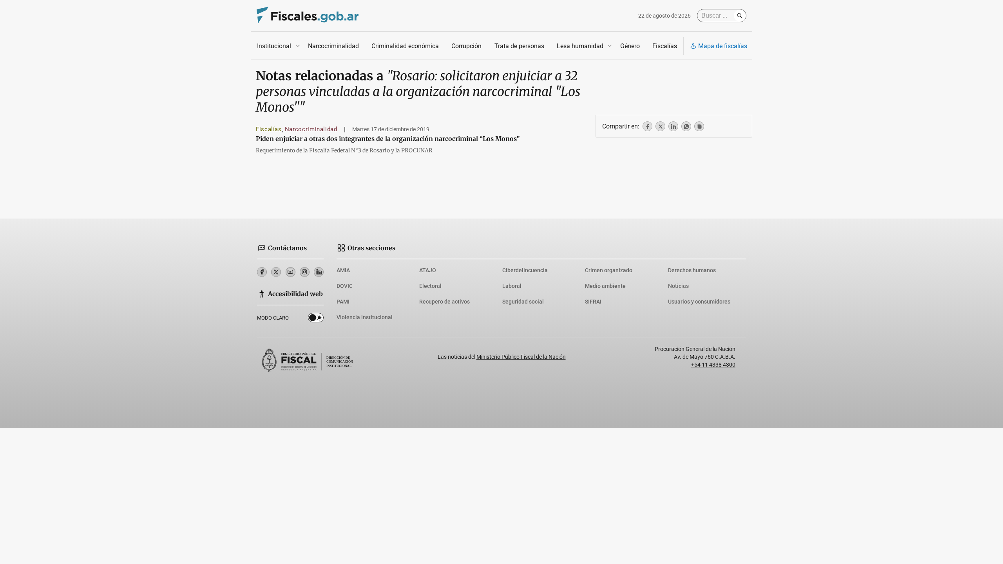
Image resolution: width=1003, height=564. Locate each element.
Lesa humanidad (580, 46)
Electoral (430, 286)
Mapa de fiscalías (722, 46)
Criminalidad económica (405, 46)
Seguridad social (523, 301)
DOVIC (345, 286)
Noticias (678, 286)
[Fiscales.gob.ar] (307, 16)
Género (630, 46)
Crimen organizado (608, 270)
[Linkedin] (319, 272)
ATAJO (427, 270)
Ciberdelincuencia (525, 270)
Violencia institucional (365, 317)
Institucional (274, 46)
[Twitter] (276, 272)
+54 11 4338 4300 (713, 365)
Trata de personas (519, 46)
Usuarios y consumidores (699, 301)
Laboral (511, 286)
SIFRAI (593, 301)
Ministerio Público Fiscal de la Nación (521, 357)
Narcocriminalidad (333, 46)
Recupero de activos (444, 301)
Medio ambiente (605, 286)
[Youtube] (290, 272)
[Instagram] (305, 272)
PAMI (343, 301)
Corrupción (466, 46)
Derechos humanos (692, 270)
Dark (315, 319)
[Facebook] (262, 272)
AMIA (343, 270)
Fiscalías (664, 46)
